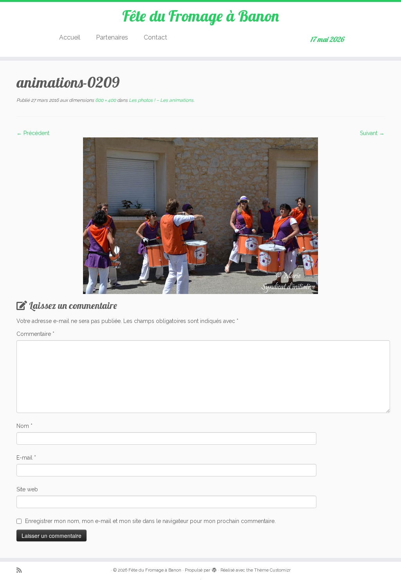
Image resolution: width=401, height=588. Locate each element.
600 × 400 (105, 100)
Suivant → (372, 133)
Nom (24, 426)
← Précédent (32, 133)
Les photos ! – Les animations (160, 100)
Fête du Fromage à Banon (200, 15)
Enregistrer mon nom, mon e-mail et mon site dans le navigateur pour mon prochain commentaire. (150, 521)
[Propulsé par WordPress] (214, 569)
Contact (155, 37)
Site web (27, 489)
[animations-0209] (200, 215)
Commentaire (35, 334)
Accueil (69, 37)
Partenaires (112, 37)
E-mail (26, 458)
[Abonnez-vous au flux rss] (21, 570)
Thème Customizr (272, 570)
